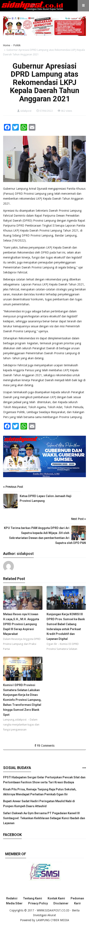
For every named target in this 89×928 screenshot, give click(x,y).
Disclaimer (61, 903)
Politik (16, 45)
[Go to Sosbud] (84, 768)
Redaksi (11, 898)
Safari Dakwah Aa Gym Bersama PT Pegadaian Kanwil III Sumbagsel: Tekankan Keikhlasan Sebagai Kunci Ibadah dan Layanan (44, 818)
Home (6, 45)
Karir (77, 903)
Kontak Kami (56, 898)
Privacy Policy (38, 903)
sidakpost (25, 110)
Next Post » (78, 518)
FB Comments (45, 745)
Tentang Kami (32, 898)
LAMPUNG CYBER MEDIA (52, 920)
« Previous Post (13, 486)
